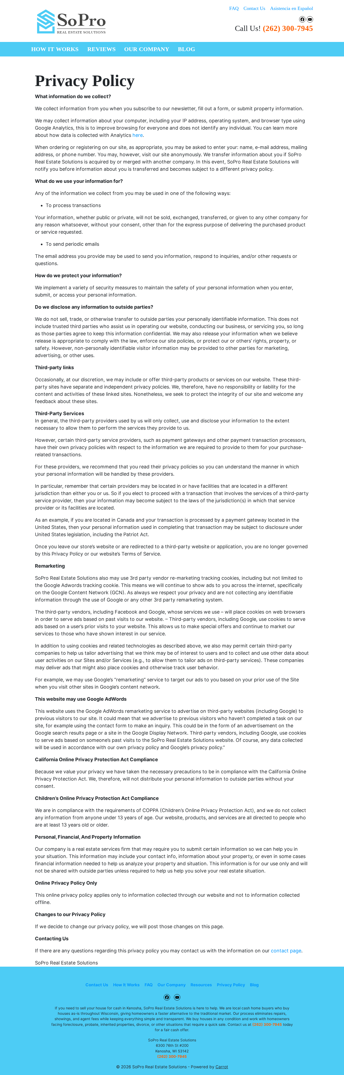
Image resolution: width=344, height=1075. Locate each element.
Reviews (101, 49)
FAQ (234, 8)
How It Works (54, 49)
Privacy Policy (231, 984)
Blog (186, 49)
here (137, 135)
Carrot (222, 1066)
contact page (286, 950)
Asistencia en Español (291, 8)
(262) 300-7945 (288, 28)
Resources (201, 984)
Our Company (146, 49)
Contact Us (254, 8)
